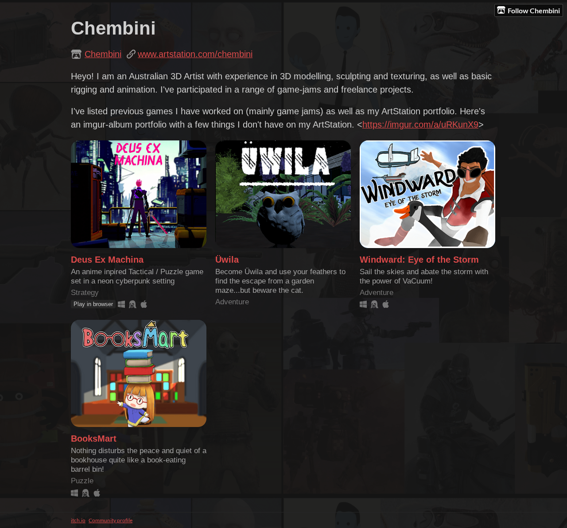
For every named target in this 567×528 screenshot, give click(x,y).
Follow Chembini (534, 10)
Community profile (110, 520)
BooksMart (94, 438)
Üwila (227, 259)
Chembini (103, 54)
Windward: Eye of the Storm (419, 259)
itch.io (78, 520)
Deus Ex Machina (107, 259)
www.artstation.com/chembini (195, 54)
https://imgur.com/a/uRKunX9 (420, 124)
